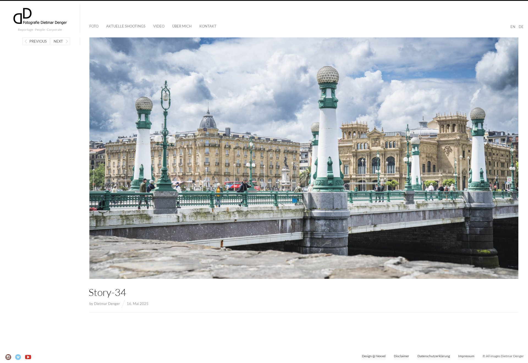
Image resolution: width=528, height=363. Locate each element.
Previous (38, 41)
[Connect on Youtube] (28, 357)
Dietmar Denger (107, 303)
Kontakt (207, 26)
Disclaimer (401, 356)
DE (521, 26)
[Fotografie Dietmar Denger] (40, 17)
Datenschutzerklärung (433, 356)
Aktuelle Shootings (125, 26)
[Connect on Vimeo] (18, 357)
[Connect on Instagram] (8, 357)
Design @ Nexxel (374, 356)
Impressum (466, 356)
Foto (93, 26)
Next (58, 41)
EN (512, 26)
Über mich (182, 26)
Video (158, 26)
